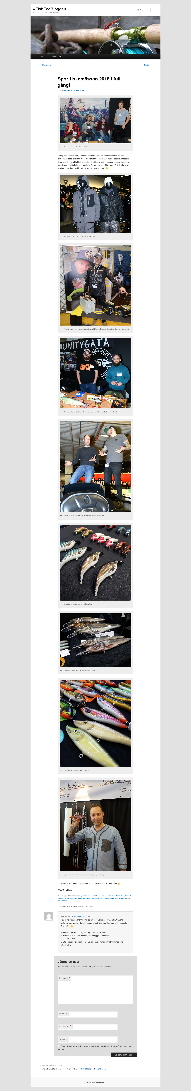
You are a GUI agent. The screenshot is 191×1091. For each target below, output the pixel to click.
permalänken (62, 900)
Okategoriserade (83, 896)
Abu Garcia (109, 896)
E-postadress (65, 1026)
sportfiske (95, 898)
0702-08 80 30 (84, 1069)
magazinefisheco (84, 898)
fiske (122, 896)
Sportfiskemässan (107, 898)
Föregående (45, 65)
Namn (63, 1014)
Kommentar (64, 978)
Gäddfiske (74, 898)
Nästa (147, 65)
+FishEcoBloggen (49, 9)
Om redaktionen (55, 56)
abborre (102, 896)
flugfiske (61, 898)
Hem (43, 56)
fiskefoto (128, 896)
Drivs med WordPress (95, 1082)
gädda (67, 898)
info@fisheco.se (101, 1069)
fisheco (117, 896)
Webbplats (63, 1039)
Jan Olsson (80, 90)
